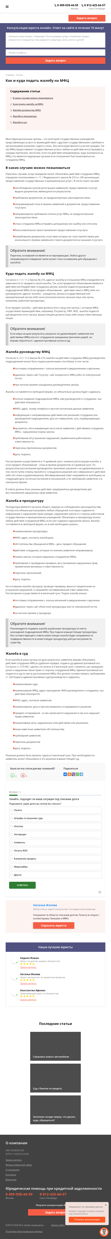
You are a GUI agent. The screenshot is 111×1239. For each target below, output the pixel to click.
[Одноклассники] (69, 774)
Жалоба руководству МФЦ (27, 110)
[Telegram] (81, 774)
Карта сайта (58, 1225)
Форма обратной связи (19, 1164)
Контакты (11, 1174)
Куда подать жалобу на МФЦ (28, 104)
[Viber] (73, 774)
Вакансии (11, 1179)
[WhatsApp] (77, 774)
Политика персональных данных (24, 1231)
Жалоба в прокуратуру (25, 116)
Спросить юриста (53, 925)
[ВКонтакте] (65, 774)
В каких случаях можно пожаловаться (33, 97)
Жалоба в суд (20, 122)
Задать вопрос (86, 18)
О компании (12, 1169)
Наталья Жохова (45, 905)
